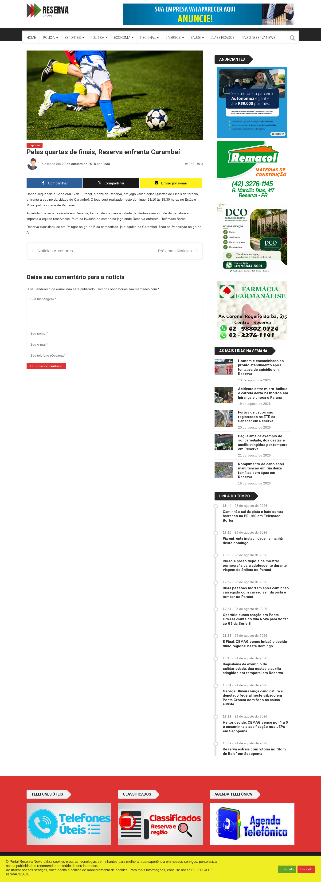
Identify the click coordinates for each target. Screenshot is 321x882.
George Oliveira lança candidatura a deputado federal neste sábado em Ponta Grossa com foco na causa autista (253, 697)
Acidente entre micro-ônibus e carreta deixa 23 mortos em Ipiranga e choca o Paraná (263, 393)
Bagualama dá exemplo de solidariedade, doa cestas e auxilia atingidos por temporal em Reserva (263, 442)
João (106, 164)
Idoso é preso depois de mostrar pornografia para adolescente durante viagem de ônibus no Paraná (255, 565)
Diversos (173, 37)
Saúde (196, 37)
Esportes (72, 37)
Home (31, 37)
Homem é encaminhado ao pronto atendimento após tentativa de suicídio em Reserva (261, 367)
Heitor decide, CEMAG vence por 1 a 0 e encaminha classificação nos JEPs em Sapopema (255, 726)
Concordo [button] (287, 869)
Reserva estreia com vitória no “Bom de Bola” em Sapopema (254, 751)
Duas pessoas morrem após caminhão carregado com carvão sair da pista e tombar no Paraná (256, 592)
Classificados (222, 37)
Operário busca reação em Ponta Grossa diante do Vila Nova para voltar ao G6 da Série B (255, 619)
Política (97, 37)
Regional (148, 37)
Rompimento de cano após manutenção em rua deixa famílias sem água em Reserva (261, 470)
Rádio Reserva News (258, 37)
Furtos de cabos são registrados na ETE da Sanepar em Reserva (256, 416)
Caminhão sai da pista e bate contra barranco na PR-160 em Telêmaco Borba (253, 516)
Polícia (49, 37)
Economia (122, 37)
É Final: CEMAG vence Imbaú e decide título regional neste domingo (255, 644)
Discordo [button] (306, 869)
